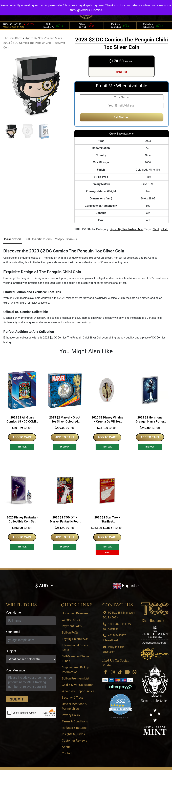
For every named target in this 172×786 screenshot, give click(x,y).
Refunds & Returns (74, 727)
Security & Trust (72, 697)
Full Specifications (38, 239)
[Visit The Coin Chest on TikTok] (120, 672)
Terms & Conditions (75, 721)
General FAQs (71, 619)
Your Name (13, 612)
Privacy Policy (71, 715)
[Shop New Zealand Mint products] (155, 721)
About (66, 747)
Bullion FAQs (70, 632)
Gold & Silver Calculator (77, 685)
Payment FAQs (72, 626)
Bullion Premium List (75, 678)
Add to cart (22, 437)
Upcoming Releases (75, 613)
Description (12, 239)
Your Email (13, 632)
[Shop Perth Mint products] (155, 635)
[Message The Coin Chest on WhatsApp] (134, 672)
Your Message (15, 670)
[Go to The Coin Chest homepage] (155, 608)
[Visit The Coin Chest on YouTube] (127, 672)
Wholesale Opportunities (78, 691)
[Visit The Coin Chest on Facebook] (105, 672)
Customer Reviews (74, 740)
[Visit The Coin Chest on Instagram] (113, 672)
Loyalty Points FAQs (75, 639)
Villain (164, 229)
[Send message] (17, 699)
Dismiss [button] (96, 10)
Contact (67, 753)
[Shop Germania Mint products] (155, 654)
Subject (11, 651)
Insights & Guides (73, 734)
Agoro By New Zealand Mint (126, 229)
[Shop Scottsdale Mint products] (155, 684)
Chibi (156, 229)
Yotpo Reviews (66, 239)
